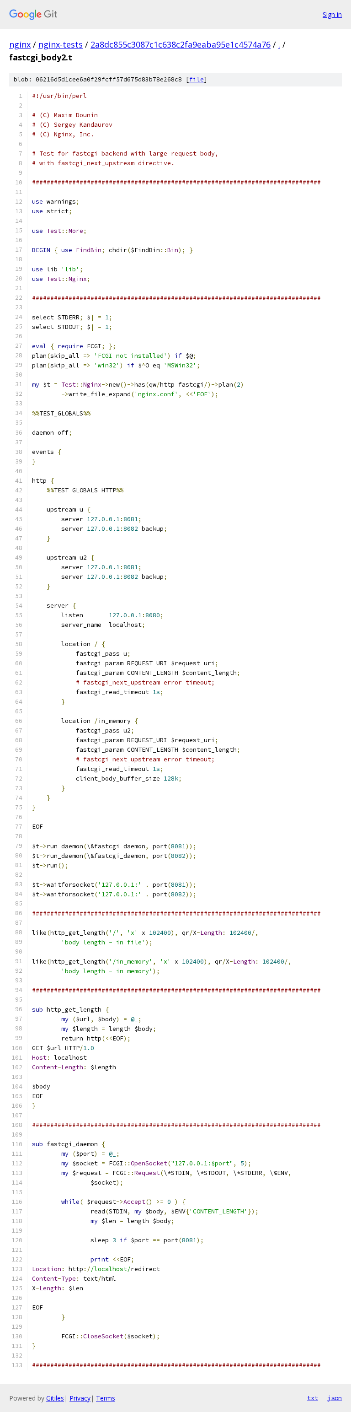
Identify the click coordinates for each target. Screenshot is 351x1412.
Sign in (332, 14)
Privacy (79, 1398)
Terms (105, 1398)
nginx (20, 44)
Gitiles (55, 1398)
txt (312, 1398)
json (334, 1398)
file (196, 79)
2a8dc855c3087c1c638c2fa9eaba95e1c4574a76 (180, 44)
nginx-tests (60, 44)
